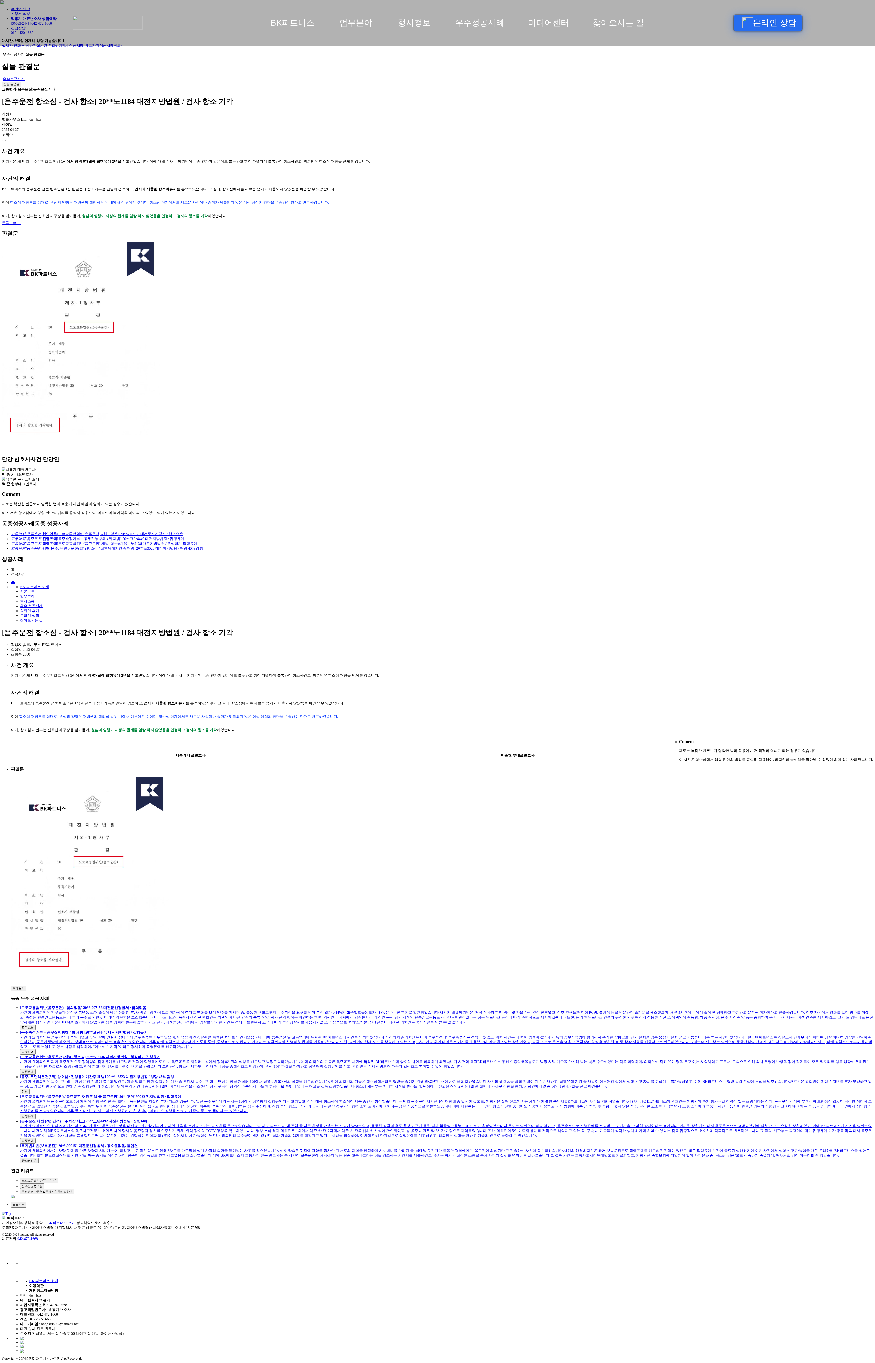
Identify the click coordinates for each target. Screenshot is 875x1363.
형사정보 (414, 22)
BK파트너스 (292, 22)
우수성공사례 (479, 22)
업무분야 (356, 22)
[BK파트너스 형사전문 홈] (126, 23)
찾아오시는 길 (618, 22)
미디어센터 (548, 22)
